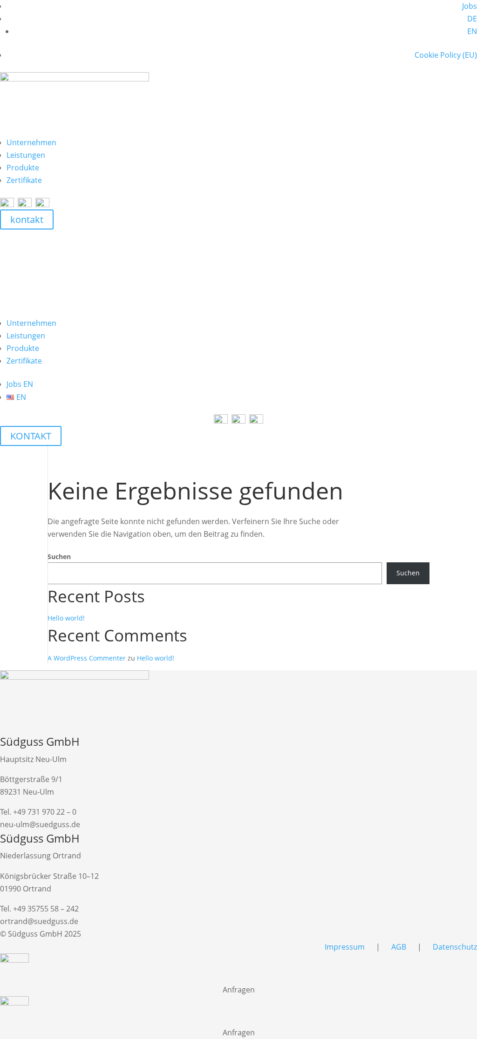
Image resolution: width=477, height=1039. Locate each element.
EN (472, 31)
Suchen (59, 556)
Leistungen (26, 155)
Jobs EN (20, 384)
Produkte (23, 167)
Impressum (345, 947)
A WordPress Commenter (87, 658)
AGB (399, 947)
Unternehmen (31, 142)
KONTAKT (30, 436)
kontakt (26, 219)
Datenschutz (455, 947)
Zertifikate (24, 180)
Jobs (469, 6)
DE (472, 18)
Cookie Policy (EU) (446, 55)
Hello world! (66, 618)
